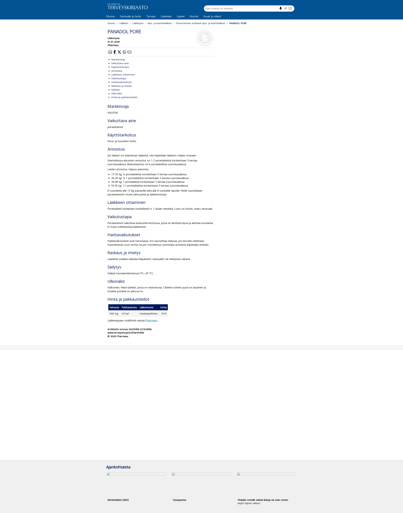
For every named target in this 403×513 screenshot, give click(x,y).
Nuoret (194, 16)
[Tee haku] (290, 8)
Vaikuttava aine (120, 63)
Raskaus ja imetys (121, 85)
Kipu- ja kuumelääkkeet (160, 23)
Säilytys (115, 89)
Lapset (181, 16)
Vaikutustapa (118, 78)
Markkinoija (118, 59)
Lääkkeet (166, 16)
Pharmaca (151, 320)
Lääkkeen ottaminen (123, 74)
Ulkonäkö (116, 93)
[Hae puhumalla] (280, 8)
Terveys (151, 16)
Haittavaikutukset (121, 82)
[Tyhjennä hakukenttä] (285, 8)
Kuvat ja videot (212, 16)
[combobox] (249, 8)
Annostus (116, 70)
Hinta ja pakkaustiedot (124, 97)
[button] (110, 52)
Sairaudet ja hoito (130, 16)
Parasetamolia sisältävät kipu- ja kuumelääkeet (200, 23)
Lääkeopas (138, 23)
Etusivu (110, 16)
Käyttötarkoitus (120, 67)
